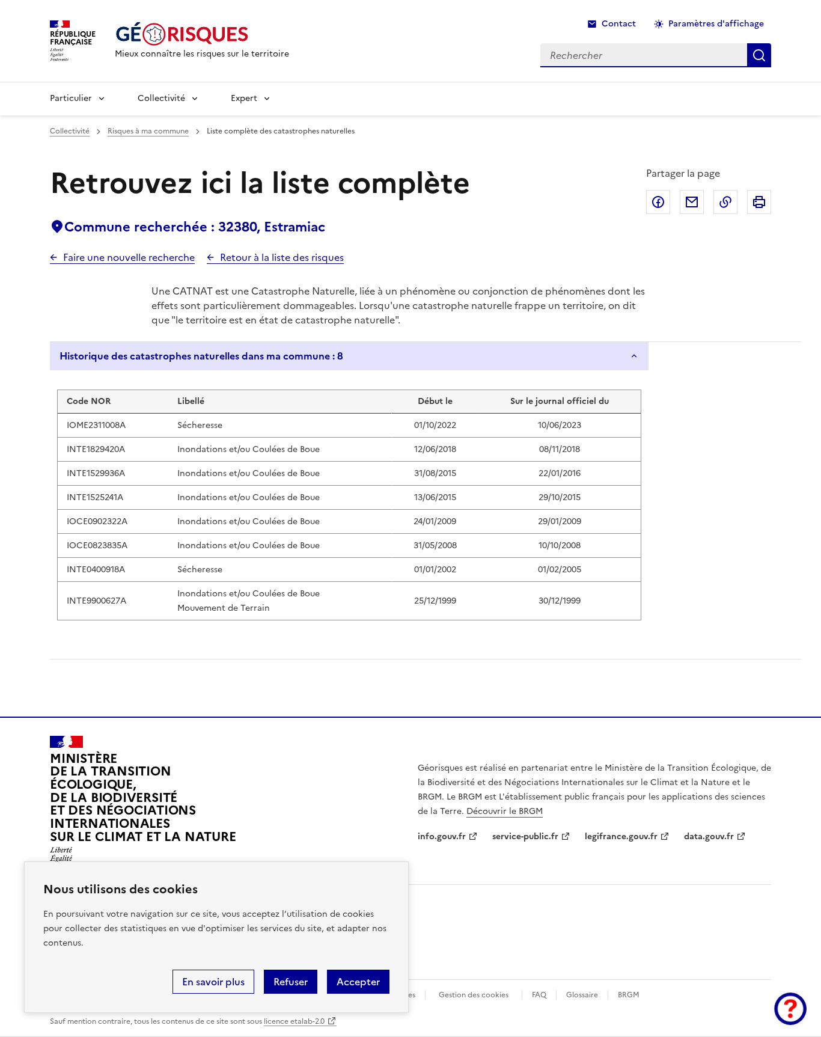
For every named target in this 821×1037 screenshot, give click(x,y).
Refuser (290, 981)
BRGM (628, 995)
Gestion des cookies (473, 995)
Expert (244, 98)
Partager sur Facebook (658, 202)
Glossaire (582, 995)
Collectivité (161, 98)
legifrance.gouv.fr (621, 836)
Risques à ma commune (148, 131)
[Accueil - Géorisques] (202, 33)
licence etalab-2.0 (294, 1021)
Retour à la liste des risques (282, 257)
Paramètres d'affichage (716, 23)
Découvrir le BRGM (504, 811)
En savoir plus (213, 981)
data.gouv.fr (709, 836)
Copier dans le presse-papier (725, 202)
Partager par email (692, 202)
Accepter (358, 981)
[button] (790, 1009)
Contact (619, 23)
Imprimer (759, 202)
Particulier (71, 98)
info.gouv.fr (442, 836)
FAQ (539, 995)
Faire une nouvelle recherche (129, 257)
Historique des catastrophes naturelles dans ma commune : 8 (201, 356)
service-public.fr (525, 836)
